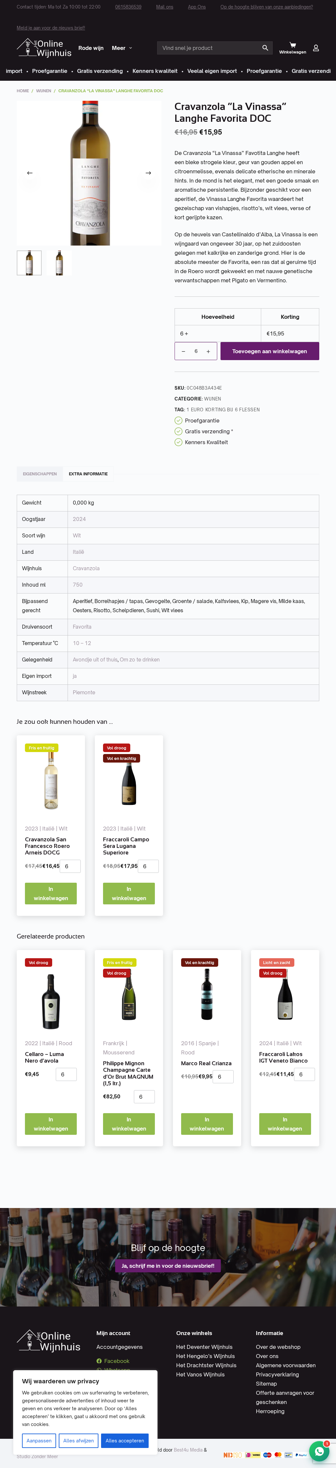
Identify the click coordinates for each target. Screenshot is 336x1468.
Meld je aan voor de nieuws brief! (51, 28)
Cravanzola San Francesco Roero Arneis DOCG (47, 846)
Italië (78, 552)
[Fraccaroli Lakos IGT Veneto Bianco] (285, 994)
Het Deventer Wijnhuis (204, 1347)
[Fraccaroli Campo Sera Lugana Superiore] (129, 780)
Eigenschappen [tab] (40, 473)
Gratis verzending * (209, 431)
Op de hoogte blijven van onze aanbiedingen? (266, 7)
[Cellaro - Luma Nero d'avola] (51, 994)
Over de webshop (278, 1347)
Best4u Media (188, 1450)
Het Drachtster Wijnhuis (206, 1365)
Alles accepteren (125, 1440)
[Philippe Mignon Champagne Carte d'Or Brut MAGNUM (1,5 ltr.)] (129, 994)
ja (75, 676)
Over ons (267, 1356)
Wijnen (212, 398)
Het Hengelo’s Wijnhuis (205, 1356)
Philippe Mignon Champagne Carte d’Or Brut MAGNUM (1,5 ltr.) (128, 1073)
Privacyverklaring (277, 1374)
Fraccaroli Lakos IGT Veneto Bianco (283, 1057)
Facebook (117, 1361)
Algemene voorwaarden (286, 1365)
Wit (77, 535)
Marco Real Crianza (206, 1063)
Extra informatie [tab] (88, 473)
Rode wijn (91, 48)
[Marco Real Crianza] (207, 994)
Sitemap (266, 1383)
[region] (85, 1412)
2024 (79, 519)
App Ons (197, 7)
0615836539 (128, 7)
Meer (118, 48)
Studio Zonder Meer (37, 1456)
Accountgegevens (119, 1347)
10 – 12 (82, 643)
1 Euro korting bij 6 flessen (223, 409)
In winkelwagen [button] (51, 893)
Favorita (82, 627)
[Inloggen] (316, 48)
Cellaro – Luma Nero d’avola (44, 1057)
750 (78, 585)
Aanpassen (39, 1440)
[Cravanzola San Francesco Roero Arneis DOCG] (51, 780)
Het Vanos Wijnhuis (200, 1374)
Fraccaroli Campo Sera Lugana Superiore (126, 846)
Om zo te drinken (140, 660)
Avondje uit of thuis (95, 660)
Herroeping (270, 1411)
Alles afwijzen (78, 1440)
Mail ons (164, 7)
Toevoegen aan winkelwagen (269, 351)
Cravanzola (86, 568)
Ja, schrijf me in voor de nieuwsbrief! (168, 1266)
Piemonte (84, 692)
